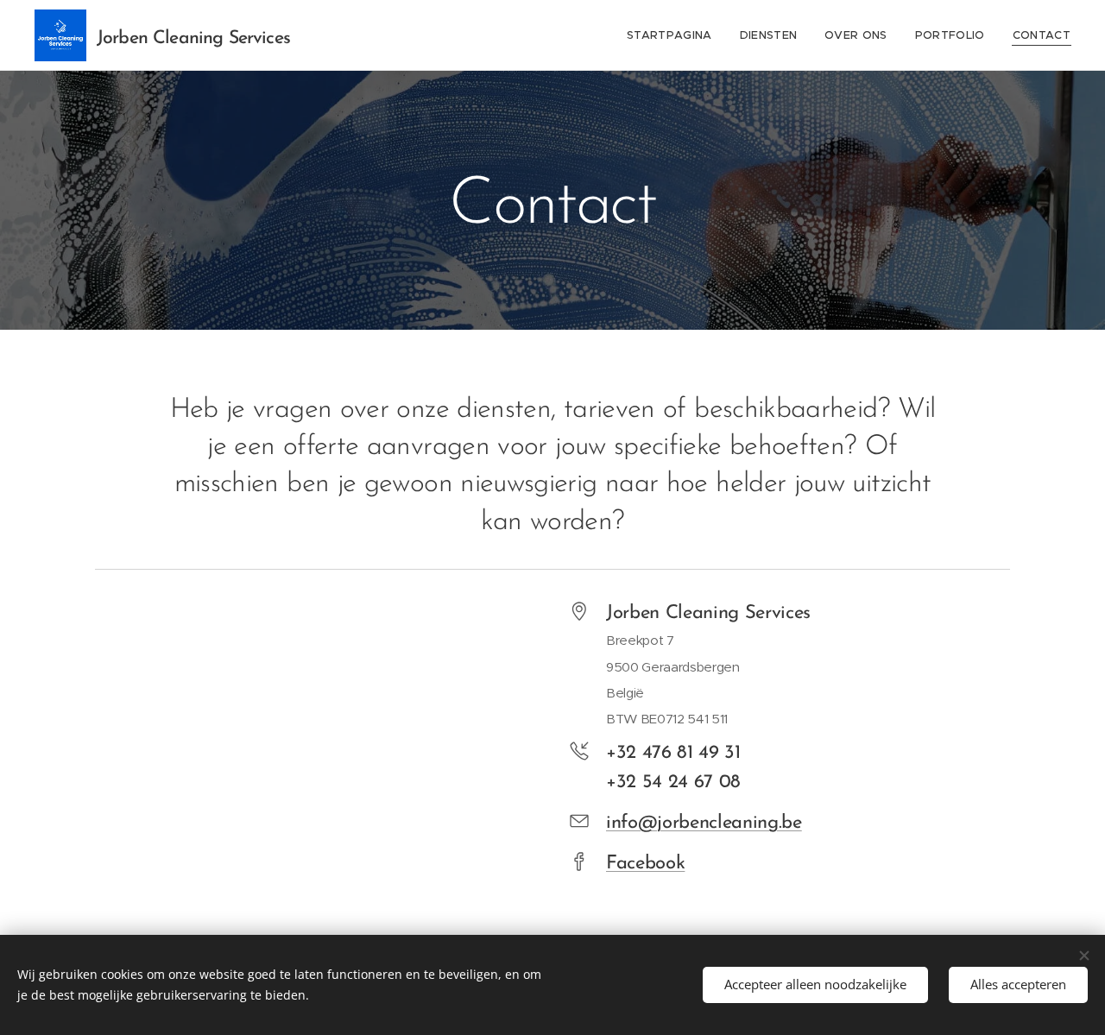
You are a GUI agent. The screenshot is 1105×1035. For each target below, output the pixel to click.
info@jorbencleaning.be (704, 823)
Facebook (645, 864)
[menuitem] (674, 35)
